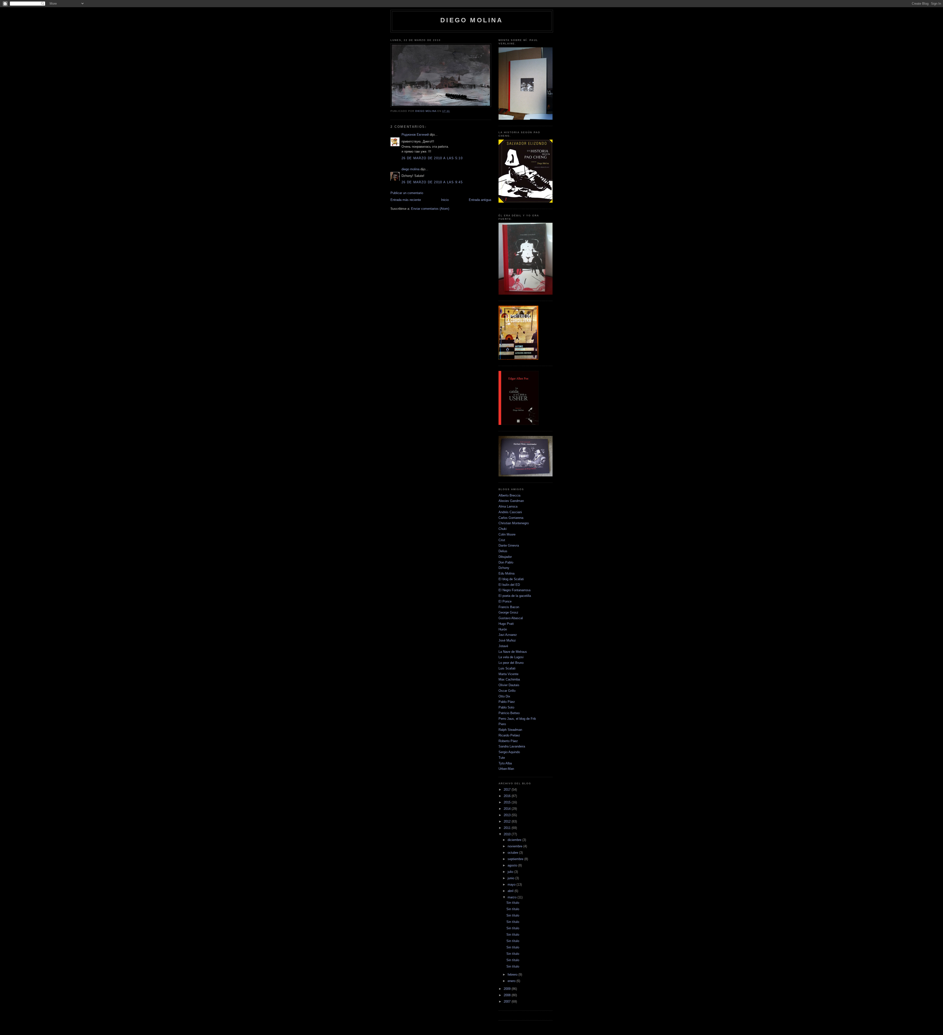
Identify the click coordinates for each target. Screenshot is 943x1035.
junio (511, 878)
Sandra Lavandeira (512, 746)
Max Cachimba (509, 679)
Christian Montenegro (514, 523)
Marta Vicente (508, 674)
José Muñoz (507, 640)
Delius (503, 551)
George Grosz (508, 612)
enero (512, 981)
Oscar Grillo (507, 691)
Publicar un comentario (406, 193)
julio (511, 872)
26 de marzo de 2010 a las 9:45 (432, 182)
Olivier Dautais (509, 685)
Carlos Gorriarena (511, 518)
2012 (508, 821)
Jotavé (503, 646)
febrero (513, 974)
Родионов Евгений (415, 134)
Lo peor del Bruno (511, 663)
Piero (502, 724)
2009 (508, 989)
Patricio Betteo (509, 713)
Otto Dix (504, 696)
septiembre (516, 859)
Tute (502, 758)
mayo (512, 884)
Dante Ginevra (509, 545)
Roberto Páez (508, 741)
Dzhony (504, 568)
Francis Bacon (509, 607)
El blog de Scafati (511, 579)
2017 (508, 789)
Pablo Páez (507, 702)
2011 (508, 828)
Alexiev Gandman (511, 501)
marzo (512, 897)
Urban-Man (506, 769)
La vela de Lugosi (511, 657)
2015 (508, 802)
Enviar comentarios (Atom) (430, 208)
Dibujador (505, 557)
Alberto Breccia (509, 495)
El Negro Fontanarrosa (514, 590)
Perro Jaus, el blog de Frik (517, 719)
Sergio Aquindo (509, 752)
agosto (513, 865)
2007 (508, 1001)
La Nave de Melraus (513, 652)
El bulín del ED (509, 585)
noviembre (515, 846)
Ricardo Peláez (509, 735)
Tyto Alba (505, 763)
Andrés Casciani (510, 512)
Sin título (512, 902)
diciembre (515, 840)
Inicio (445, 200)
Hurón (503, 629)
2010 (508, 834)
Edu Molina (506, 573)
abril (511, 891)
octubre (513, 852)
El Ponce (505, 601)
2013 (508, 815)
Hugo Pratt (506, 624)
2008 (508, 995)
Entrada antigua (480, 200)
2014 (508, 809)
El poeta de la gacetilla (515, 596)
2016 (508, 796)
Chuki (503, 529)
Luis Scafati (507, 668)
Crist (502, 540)
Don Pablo (506, 562)
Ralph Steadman (510, 730)
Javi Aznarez (508, 635)
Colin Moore (507, 534)
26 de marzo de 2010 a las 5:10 (432, 158)
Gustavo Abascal (511, 618)
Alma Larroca (508, 506)
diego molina (471, 20)
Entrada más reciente (405, 200)
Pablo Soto (506, 707)
